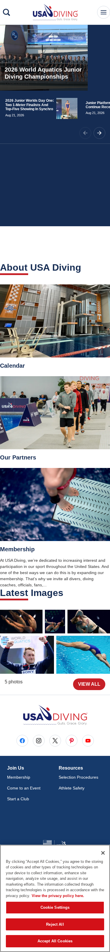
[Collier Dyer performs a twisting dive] (88, 621)
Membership (18, 777)
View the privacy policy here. (58, 896)
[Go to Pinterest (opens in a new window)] (71, 741)
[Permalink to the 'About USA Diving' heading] (85, 267)
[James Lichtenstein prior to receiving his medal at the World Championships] (27, 655)
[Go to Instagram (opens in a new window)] (39, 741)
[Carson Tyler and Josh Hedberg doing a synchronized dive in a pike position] (21, 621)
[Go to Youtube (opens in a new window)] (88, 741)
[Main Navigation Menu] (103, 12)
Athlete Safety (71, 788)
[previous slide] (85, 133)
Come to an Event (23, 788)
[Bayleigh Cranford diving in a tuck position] (55, 621)
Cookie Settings (55, 907)
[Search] (6, 12)
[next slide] (99, 133)
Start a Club (18, 798)
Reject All (55, 924)
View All (89, 684)
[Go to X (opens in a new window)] (55, 741)
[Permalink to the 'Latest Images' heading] (67, 593)
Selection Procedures (78, 777)
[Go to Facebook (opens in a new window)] (22, 741)
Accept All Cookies (55, 941)
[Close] (103, 852)
